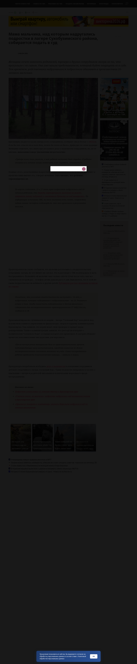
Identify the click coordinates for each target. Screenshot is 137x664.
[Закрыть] (84, 169)
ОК (94, 656)
